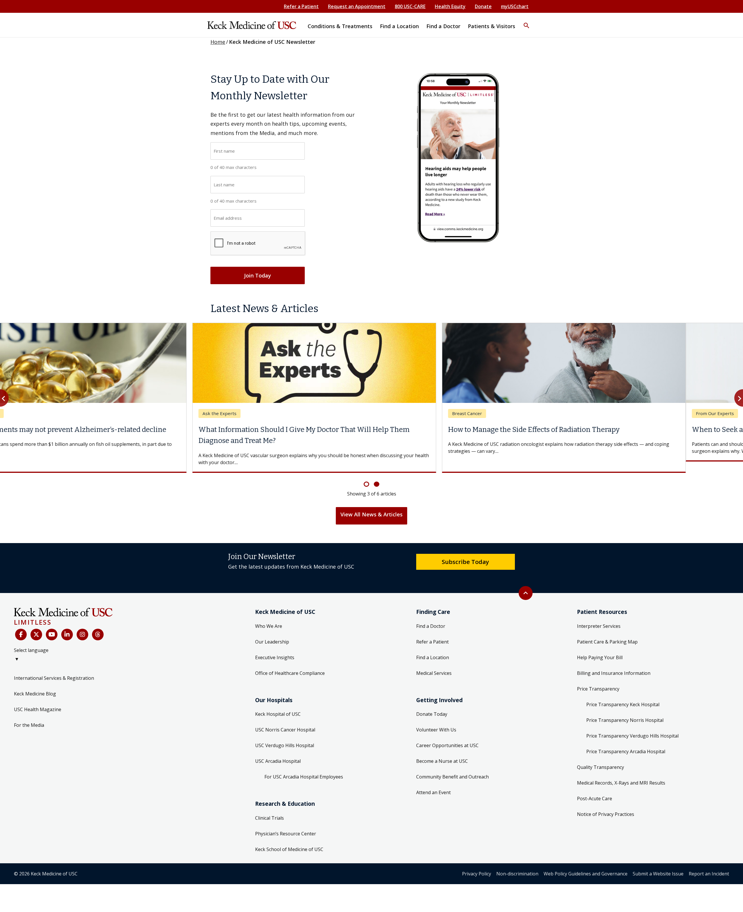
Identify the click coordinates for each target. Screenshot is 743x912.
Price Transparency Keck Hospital (622, 693)
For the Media (29, 714)
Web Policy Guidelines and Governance (585, 862)
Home (217, 41)
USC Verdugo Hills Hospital (284, 734)
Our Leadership (272, 630)
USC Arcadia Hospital (278, 750)
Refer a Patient (301, 6)
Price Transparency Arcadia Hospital (625, 740)
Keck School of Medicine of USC (289, 838)
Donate (483, 6)
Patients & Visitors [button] (491, 26)
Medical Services (434, 662)
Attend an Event (433, 781)
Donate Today (431, 703)
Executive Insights (274, 646)
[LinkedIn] (67, 623)
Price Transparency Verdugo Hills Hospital (632, 724)
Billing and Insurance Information (613, 662)
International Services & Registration (54, 667)
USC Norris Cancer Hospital (285, 718)
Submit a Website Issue (658, 862)
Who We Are (268, 615)
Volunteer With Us (436, 718)
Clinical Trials (269, 806)
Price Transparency (598, 677)
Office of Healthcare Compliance (290, 662)
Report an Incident (709, 862)
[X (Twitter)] (36, 623)
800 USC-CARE (410, 6)
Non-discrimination (517, 862)
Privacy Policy (476, 862)
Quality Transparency (600, 756)
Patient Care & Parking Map (607, 630)
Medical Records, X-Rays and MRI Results (621, 771)
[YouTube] (52, 623)
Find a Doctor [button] (443, 26)
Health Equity (450, 6)
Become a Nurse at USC (442, 750)
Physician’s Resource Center (285, 822)
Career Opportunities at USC (447, 734)
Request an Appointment (356, 6)
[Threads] (98, 623)
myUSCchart (515, 6)
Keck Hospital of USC (278, 703)
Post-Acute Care (594, 787)
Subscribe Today (465, 550)
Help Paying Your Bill (600, 646)
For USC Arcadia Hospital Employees (303, 766)
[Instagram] (82, 623)
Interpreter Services (599, 615)
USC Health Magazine (37, 698)
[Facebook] (21, 623)
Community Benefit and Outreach (452, 766)
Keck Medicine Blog (35, 682)
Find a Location (432, 646)
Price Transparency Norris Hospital (624, 709)
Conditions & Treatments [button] (340, 26)
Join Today (257, 275)
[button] (526, 21)
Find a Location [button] (399, 26)
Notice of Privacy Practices (605, 803)
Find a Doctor (430, 615)
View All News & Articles (371, 503)
